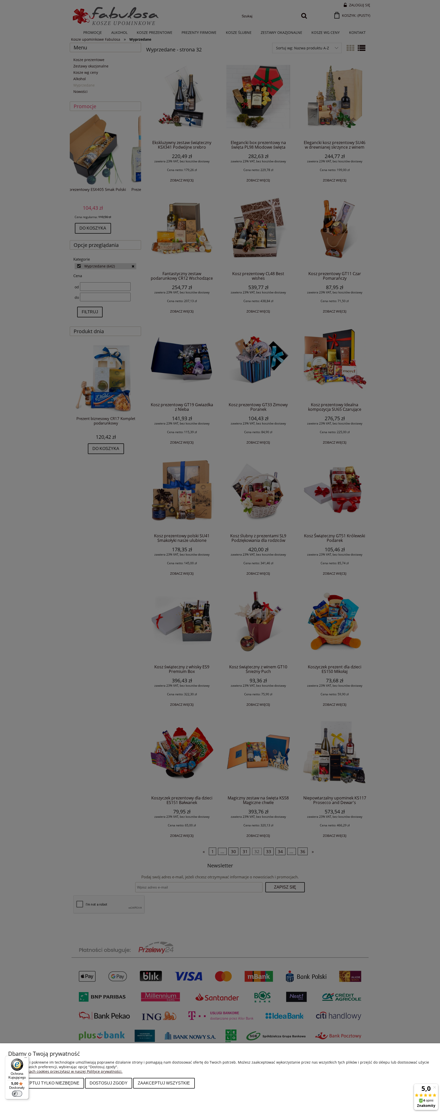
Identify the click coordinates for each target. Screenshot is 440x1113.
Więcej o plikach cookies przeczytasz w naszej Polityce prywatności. (65, 1071)
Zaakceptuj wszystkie (164, 1083)
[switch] (17, 1094)
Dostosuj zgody (109, 1083)
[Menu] (26, 1059)
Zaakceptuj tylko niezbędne (46, 1083)
